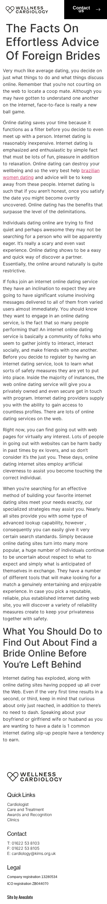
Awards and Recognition (29, 814)
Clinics (13, 819)
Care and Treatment (25, 809)
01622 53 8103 (25, 843)
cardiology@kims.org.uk (34, 853)
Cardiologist (18, 804)
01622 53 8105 (25, 848)
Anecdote (26, 897)
